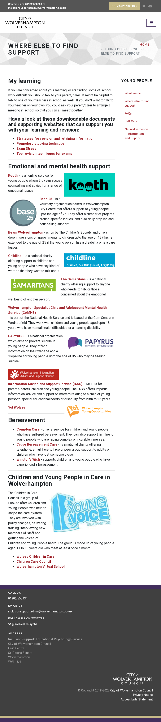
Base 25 (46, 199)
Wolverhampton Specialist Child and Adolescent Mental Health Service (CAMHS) (57, 310)
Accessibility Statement (137, 699)
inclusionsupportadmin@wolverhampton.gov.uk (40, 611)
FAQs (128, 113)
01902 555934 (17, 598)
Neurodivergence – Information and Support (136, 134)
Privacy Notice (143, 695)
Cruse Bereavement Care (37, 444)
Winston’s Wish (28, 459)
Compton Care (28, 429)
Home (144, 44)
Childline (15, 256)
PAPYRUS (15, 336)
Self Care (131, 121)
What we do (133, 93)
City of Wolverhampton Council (131, 690)
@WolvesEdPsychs (24, 624)
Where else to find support (137, 104)
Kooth (13, 176)
